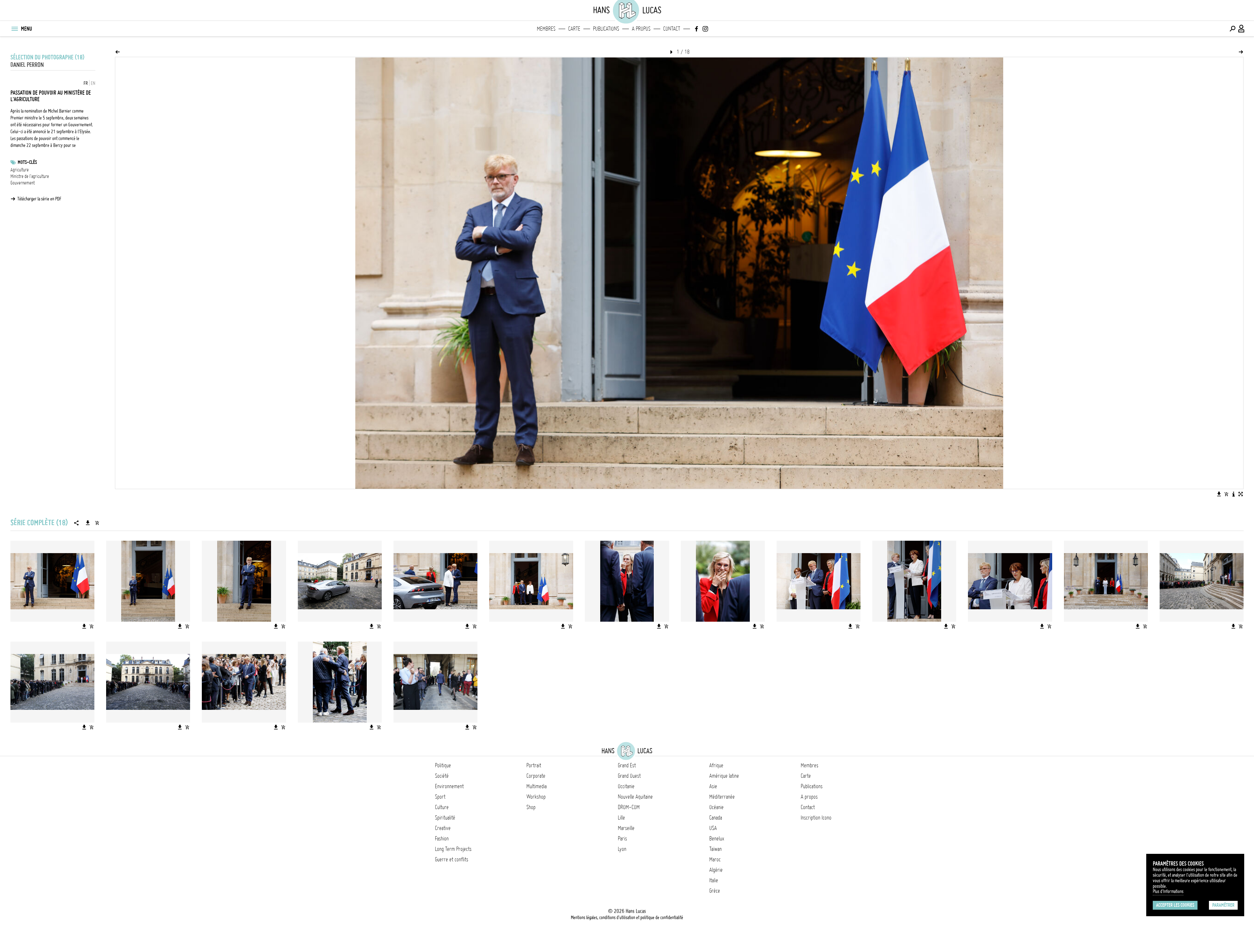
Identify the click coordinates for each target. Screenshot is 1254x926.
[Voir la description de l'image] (1233, 494)
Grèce (714, 890)
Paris (622, 838)
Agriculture (19, 170)
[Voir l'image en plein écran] (1241, 494)
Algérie (716, 870)
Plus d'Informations (1168, 891)
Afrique (716, 765)
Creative (443, 828)
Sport (440, 796)
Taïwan (715, 849)
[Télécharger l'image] (1219, 494)
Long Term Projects (453, 849)
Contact (671, 28)
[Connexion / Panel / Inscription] (1241, 28)
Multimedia (536, 786)
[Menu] (14, 29)
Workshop (536, 796)
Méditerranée (722, 796)
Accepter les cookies (1175, 905)
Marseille (626, 828)
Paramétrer (1223, 905)
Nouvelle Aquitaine (635, 796)
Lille (621, 817)
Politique (443, 765)
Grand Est (627, 765)
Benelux (716, 838)
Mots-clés (27, 162)
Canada (715, 817)
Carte (574, 28)
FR (86, 83)
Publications (606, 28)
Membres (546, 28)
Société (442, 776)
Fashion (442, 838)
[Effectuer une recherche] (1232, 28)
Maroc (715, 859)
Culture (442, 807)
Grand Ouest (629, 776)
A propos (641, 28)
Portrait (533, 765)
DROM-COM (629, 807)
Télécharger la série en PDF (39, 199)
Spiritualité (445, 817)
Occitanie (626, 786)
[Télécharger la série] (88, 523)
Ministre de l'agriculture (29, 176)
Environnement (449, 786)
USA (713, 828)
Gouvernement (22, 183)
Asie (713, 786)
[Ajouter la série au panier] (97, 523)
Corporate (535, 776)
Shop (531, 807)
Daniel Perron (27, 65)
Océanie (716, 807)
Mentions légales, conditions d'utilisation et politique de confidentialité (627, 917)
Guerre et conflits (451, 859)
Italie (713, 880)
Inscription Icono (816, 817)
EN (93, 83)
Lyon (622, 849)
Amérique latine (724, 776)
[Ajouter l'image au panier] (1226, 494)
